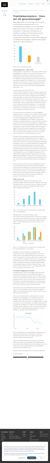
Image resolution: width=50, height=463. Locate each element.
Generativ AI (11, 432)
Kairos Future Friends (34, 439)
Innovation (3, 438)
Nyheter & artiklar (24, 10)
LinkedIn (5, 15)
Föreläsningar (32, 436)
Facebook (3, 15)
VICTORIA (11, 434)
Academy (32, 432)
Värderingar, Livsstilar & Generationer (35, 357)
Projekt (24, 432)
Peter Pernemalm (19, 353)
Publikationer (16, 10)
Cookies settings (21, 457)
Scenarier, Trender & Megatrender (20, 357)
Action (2, 439)
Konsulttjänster (4, 432)
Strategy (3, 436)
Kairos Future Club (43, 436)
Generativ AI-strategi (13, 436)
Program (24, 434)
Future (2, 434)
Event (31, 438)
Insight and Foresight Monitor (15, 438)
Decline (41, 457)
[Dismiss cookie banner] (45, 444)
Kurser (31, 434)
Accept (31, 457)
